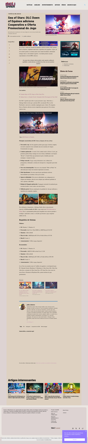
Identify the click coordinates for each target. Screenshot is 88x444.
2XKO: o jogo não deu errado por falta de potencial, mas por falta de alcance (53, 398)
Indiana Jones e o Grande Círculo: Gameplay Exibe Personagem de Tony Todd (39, 97)
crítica (64, 394)
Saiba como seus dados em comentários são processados (46, 363)
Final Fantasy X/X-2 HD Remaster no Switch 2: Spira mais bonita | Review (16, 397)
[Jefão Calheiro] (22, 313)
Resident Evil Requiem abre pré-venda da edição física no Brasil (69, 94)
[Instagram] (29, 321)
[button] (84, 4)
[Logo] (10, 5)
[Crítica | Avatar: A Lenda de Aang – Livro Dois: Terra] (71, 388)
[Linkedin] (9, 57)
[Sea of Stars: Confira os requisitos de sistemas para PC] (51, 285)
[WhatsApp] (9, 54)
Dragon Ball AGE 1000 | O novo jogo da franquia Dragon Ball (69, 88)
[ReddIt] (9, 60)
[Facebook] (9, 45)
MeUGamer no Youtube (28, 137)
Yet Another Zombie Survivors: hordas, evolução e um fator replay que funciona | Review (34, 398)
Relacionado (66, 65)
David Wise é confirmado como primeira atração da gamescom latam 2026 (69, 83)
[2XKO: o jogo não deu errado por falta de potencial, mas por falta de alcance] (53, 388)
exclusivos (47, 394)
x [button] (85, 431)
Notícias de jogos (14, 13)
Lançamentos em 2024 (36, 326)
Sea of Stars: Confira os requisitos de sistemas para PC (50, 291)
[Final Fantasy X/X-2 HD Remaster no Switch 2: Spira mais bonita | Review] (16, 388)
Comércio (62, 92)
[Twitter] (76, 428)
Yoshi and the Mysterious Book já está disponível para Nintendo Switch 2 (69, 77)
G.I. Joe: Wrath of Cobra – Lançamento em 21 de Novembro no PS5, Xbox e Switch (24, 292)
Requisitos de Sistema (68, 64)
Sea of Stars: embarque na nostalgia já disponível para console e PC (37, 292)
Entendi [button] (74, 439)
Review (9, 394)
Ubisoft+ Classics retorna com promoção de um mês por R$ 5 (67, 100)
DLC (24, 326)
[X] (9, 48)
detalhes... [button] (66, 436)
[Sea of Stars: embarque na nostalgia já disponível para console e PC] (38, 285)
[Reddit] (82, 428)
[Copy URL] (9, 63)
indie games (28, 326)
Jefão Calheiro (27, 36)
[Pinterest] (9, 51)
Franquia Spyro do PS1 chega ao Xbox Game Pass (32, 94)
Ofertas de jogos (44, 326)
